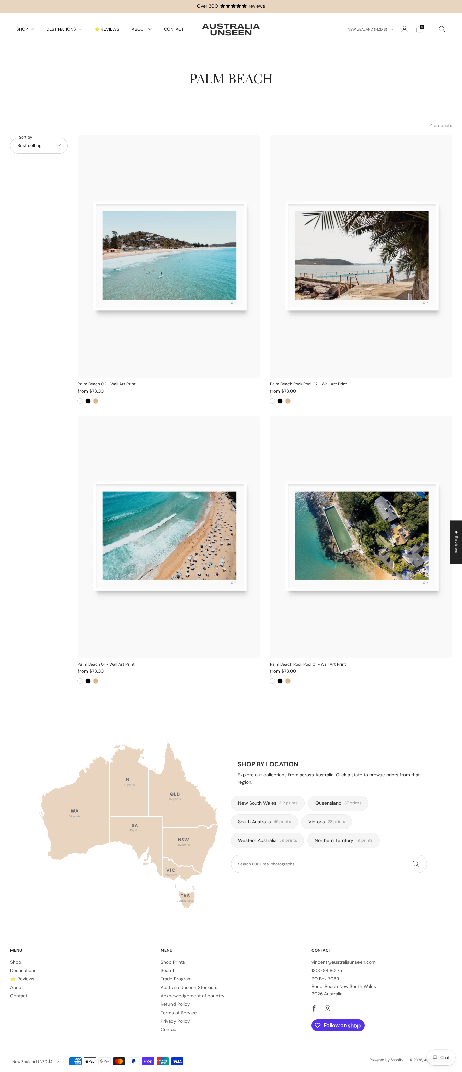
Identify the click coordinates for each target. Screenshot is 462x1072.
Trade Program (176, 979)
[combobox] (329, 864)
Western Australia (267, 840)
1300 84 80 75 (326, 970)
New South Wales (268, 803)
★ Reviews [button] (456, 541)
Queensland (338, 803)
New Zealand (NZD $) (368, 29)
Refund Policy (175, 1004)
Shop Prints (173, 962)
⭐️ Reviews (106, 29)
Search (168, 970)
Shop (22, 29)
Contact (174, 29)
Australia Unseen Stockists (189, 987)
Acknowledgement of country (192, 996)
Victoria (326, 822)
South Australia (264, 822)
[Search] (442, 29)
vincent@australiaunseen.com (343, 962)
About (139, 29)
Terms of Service (179, 1013)
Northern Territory (344, 840)
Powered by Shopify (386, 1059)
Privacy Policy (175, 1021)
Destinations (61, 29)
